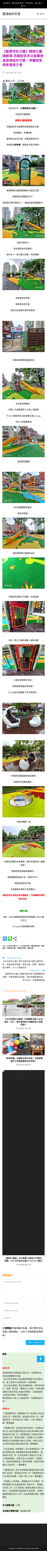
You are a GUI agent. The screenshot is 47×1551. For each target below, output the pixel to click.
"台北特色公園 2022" (13, 946)
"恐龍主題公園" (35, 946)
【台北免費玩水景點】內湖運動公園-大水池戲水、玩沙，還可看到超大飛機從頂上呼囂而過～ (23, 1022)
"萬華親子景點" (21, 948)
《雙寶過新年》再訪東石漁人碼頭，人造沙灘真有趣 (22, 1419)
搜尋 (4, 1354)
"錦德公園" (30, 948)
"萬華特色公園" (11, 948)
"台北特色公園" (25, 946)
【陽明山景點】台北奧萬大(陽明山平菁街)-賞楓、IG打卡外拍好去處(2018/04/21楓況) (23, 1259)
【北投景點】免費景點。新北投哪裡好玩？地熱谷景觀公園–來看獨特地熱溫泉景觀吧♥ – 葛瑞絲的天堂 (22, 1452)
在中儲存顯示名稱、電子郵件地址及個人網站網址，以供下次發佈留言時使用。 (22, 1332)
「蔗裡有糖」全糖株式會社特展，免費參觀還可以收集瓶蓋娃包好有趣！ (24, 1059)
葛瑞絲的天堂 (11, 14)
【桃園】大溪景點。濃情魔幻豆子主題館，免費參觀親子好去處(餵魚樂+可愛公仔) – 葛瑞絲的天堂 (22, 1484)
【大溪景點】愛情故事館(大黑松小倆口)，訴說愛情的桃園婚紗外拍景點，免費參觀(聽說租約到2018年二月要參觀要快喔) (23, 1490)
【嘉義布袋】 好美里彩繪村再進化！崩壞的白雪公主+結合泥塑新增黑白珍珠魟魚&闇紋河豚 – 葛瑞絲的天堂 (23, 1431)
